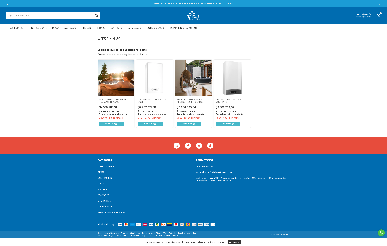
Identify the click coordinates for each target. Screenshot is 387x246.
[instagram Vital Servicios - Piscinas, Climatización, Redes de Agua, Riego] (177, 146)
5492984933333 (204, 166)
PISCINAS (100, 28)
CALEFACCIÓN (71, 28)
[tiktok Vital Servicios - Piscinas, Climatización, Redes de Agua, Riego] (210, 146)
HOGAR (87, 28)
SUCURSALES (134, 28)
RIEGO (55, 28)
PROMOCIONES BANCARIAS (183, 28)
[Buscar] (96, 15)
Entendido (234, 242)
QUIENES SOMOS (155, 28)
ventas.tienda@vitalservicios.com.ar (214, 172)
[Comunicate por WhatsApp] (381, 232)
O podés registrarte (362, 17)
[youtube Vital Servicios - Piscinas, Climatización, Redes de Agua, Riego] (199, 146)
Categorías (16, 28)
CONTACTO (117, 28)
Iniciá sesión (365, 14)
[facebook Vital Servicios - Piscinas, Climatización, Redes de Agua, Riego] (188, 146)
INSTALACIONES (39, 28)
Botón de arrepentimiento (167, 235)
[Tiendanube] (280, 234)
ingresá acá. (147, 235)
